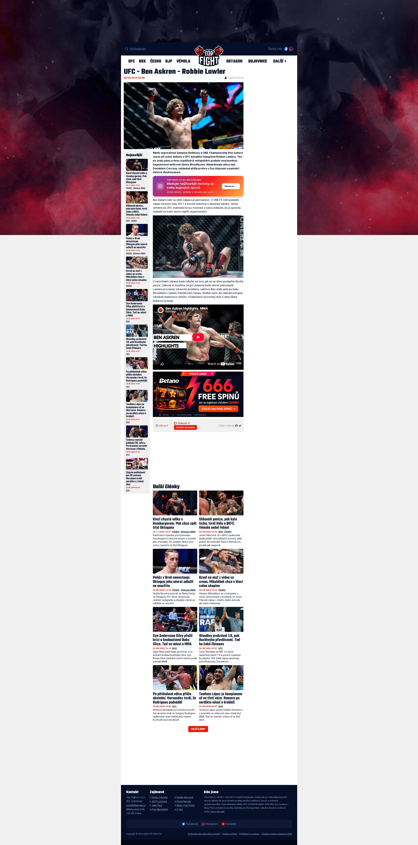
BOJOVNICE (257, 61)
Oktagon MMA (188, 531)
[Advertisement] (198, 458)
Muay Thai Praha (186, 805)
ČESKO (155, 61)
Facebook (192, 823)
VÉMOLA (183, 61)
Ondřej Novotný (185, 797)
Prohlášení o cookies (249, 834)
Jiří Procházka (159, 801)
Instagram (211, 823)
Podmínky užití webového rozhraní (204, 834)
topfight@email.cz (136, 805)
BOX (142, 61)
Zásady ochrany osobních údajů (277, 834)
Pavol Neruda (184, 801)
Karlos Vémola (160, 797)
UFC (131, 61)
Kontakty (231, 823)
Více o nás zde (217, 811)
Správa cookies (229, 834)
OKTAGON (234, 61)
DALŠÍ (278, 61)
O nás (180, 809)
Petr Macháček (160, 809)
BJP (168, 61)
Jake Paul (157, 805)
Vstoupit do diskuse (185, 427)
